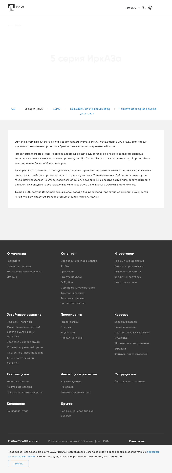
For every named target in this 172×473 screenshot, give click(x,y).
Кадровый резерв (126, 321)
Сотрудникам (125, 374)
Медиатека (68, 332)
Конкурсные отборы (19, 386)
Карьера (121, 314)
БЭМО (56, 108)
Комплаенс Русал (17, 411)
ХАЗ (13, 108)
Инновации (67, 386)
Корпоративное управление (24, 271)
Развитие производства (75, 392)
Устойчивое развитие (24, 314)
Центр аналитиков (126, 282)
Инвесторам (124, 253)
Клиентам (69, 253)
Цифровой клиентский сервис (79, 260)
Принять (18, 463)
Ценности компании (19, 266)
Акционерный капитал (128, 271)
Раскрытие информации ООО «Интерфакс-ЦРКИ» (78, 441)
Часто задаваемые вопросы (24, 392)
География (13, 260)
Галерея (66, 327)
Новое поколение (125, 327)
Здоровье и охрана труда (23, 341)
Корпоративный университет (132, 332)
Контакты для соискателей (131, 354)
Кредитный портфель (128, 276)
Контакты (137, 441)
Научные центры (71, 381)
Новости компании (72, 337)
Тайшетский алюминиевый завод (90, 108)
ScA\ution (67, 282)
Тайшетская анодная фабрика (138, 108)
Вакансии (120, 348)
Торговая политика (72, 293)
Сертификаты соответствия (78, 287)
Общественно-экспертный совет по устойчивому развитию (23, 332)
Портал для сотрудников (130, 381)
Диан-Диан (87, 113)
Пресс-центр (71, 314)
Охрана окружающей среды (25, 347)
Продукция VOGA (71, 276)
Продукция (67, 271)
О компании (16, 253)
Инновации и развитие (79, 374)
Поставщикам (18, 374)
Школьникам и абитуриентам (132, 343)
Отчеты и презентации (129, 266)
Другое (67, 404)
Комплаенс (16, 404)
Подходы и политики (19, 321)
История (12, 276)
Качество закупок (18, 381)
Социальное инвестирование (25, 352)
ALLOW (65, 266)
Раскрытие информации (129, 260)
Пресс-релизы (69, 321)
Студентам (121, 337)
